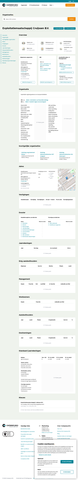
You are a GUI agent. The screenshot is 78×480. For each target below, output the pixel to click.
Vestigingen (5, 43)
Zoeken (71, 19)
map (66, 179)
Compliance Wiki (25, 458)
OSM (74, 189)
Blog (58, 433)
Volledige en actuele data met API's (28, 452)
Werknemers (5, 54)
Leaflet (70, 189)
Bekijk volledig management (65, 82)
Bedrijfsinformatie (25, 429)
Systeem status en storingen (64, 436)
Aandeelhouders (6, 56)
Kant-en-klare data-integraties (28, 456)
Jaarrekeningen (6, 48)
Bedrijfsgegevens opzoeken (28, 431)
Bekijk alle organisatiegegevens (46, 82)
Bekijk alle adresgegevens (27, 82)
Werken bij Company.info (63, 431)
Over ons (59, 429)
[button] (67, 178)
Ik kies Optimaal (67, 462)
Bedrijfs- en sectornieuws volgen (27, 445)
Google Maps (24, 71)
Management (5, 52)
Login (69, 1)
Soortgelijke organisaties (8, 39)
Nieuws (4, 63)
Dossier (4, 46)
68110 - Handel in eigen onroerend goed (45, 69)
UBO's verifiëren (25, 448)
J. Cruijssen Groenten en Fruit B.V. (66, 68)
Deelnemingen (6, 58)
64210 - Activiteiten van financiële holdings (45, 64)
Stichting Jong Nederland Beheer (28, 153)
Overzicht (4, 35)
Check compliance (70, 28)
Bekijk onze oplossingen (47, 432)
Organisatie (24, 5)
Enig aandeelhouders (7, 50)
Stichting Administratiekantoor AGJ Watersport (66, 154)
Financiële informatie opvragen (26, 435)
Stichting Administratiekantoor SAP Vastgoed (47, 154)
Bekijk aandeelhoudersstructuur (65, 72)
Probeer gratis (70, 5)
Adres (3, 41)
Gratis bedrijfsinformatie (63, 438)
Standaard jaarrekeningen (9, 60)
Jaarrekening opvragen (27, 441)
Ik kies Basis (67, 472)
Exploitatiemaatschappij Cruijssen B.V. (65, 65)
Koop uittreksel (59, 28)
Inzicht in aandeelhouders (27, 438)
